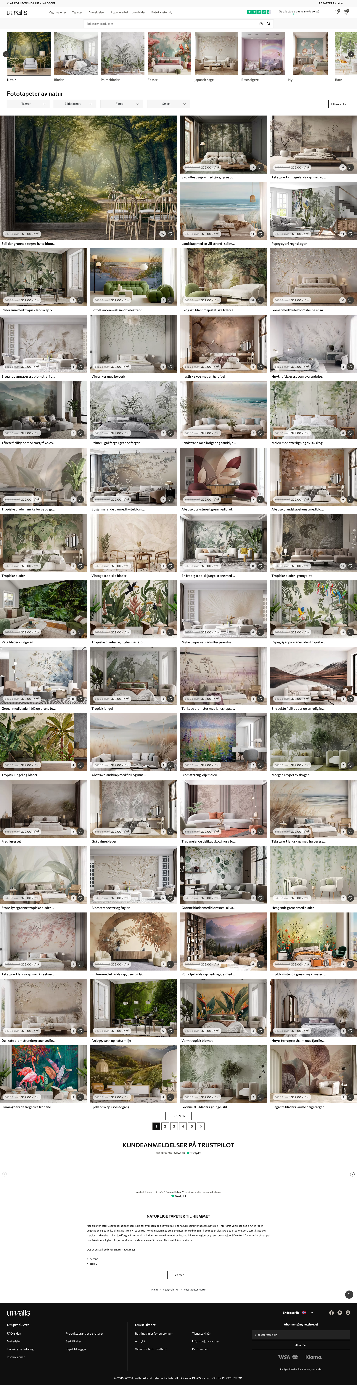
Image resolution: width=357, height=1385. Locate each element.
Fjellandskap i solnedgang (110, 1107)
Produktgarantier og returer (84, 1333)
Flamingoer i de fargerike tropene (26, 1107)
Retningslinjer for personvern (154, 1333)
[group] (76, 56)
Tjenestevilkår (201, 1333)
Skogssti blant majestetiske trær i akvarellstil (208, 310)
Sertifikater (73, 1341)
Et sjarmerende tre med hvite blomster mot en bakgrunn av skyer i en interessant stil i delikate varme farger (118, 509)
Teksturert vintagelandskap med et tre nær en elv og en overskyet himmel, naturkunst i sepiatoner (298, 177)
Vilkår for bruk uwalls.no (151, 1349)
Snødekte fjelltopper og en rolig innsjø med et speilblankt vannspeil (298, 708)
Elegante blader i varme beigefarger (297, 1107)
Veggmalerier (171, 1289)
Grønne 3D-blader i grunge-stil (204, 1107)
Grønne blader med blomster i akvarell (208, 908)
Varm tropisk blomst (197, 1040)
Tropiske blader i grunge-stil (292, 576)
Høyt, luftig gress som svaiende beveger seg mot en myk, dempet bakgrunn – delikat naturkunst (298, 376)
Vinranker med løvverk (108, 376)
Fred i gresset (11, 841)
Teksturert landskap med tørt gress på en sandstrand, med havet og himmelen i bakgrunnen (298, 841)
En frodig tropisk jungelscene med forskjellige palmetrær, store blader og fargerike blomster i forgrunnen (208, 576)
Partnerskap (200, 1349)
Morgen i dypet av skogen (290, 775)
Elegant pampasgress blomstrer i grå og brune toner (28, 376)
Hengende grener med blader (292, 908)
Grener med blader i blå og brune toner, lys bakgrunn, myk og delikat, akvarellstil (28, 708)
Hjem (154, 1289)
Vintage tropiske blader (108, 576)
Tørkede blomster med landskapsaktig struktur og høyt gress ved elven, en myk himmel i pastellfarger (208, 708)
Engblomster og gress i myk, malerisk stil (298, 974)
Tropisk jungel (102, 708)
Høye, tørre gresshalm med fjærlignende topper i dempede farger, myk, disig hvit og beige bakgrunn (298, 1040)
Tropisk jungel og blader (19, 775)
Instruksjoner (16, 1357)
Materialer (14, 1341)
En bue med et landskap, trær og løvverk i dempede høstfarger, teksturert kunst (118, 974)
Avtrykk (140, 1341)
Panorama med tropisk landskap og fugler (28, 310)
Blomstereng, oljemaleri (199, 775)
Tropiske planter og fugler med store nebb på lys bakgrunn (118, 642)
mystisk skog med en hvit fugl (203, 376)
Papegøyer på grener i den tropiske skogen (298, 642)
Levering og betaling (20, 1349)
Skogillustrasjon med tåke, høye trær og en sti (208, 177)
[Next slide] (351, 54)
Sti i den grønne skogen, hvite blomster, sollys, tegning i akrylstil (28, 243)
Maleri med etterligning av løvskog (297, 443)
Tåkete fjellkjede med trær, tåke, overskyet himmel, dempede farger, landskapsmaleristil (28, 443)
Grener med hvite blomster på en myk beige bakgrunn (298, 310)
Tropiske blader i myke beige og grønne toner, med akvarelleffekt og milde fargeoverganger (28, 509)
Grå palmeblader (103, 841)
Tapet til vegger (76, 1349)
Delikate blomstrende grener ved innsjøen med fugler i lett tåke (28, 1040)
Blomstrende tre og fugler (110, 908)
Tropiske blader (13, 576)
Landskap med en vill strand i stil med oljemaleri (208, 243)
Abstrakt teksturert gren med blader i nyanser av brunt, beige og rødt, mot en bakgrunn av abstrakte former (208, 509)
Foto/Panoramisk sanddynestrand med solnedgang (118, 310)
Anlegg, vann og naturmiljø (111, 1040)
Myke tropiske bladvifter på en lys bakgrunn (208, 642)
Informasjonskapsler (205, 1341)
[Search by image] (261, 24)
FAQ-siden (14, 1333)
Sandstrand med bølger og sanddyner (208, 443)
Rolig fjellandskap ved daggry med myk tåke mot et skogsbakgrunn (208, 974)
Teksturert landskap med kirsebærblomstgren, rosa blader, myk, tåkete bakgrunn (28, 974)
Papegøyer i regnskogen (289, 243)
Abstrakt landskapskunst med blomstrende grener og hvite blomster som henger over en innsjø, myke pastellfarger (298, 509)
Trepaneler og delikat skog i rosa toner (208, 841)
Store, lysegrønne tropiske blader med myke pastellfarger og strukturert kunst (28, 908)
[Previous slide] (6, 54)
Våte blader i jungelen (17, 642)
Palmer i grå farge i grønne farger (115, 443)
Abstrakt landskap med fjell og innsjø (118, 775)
